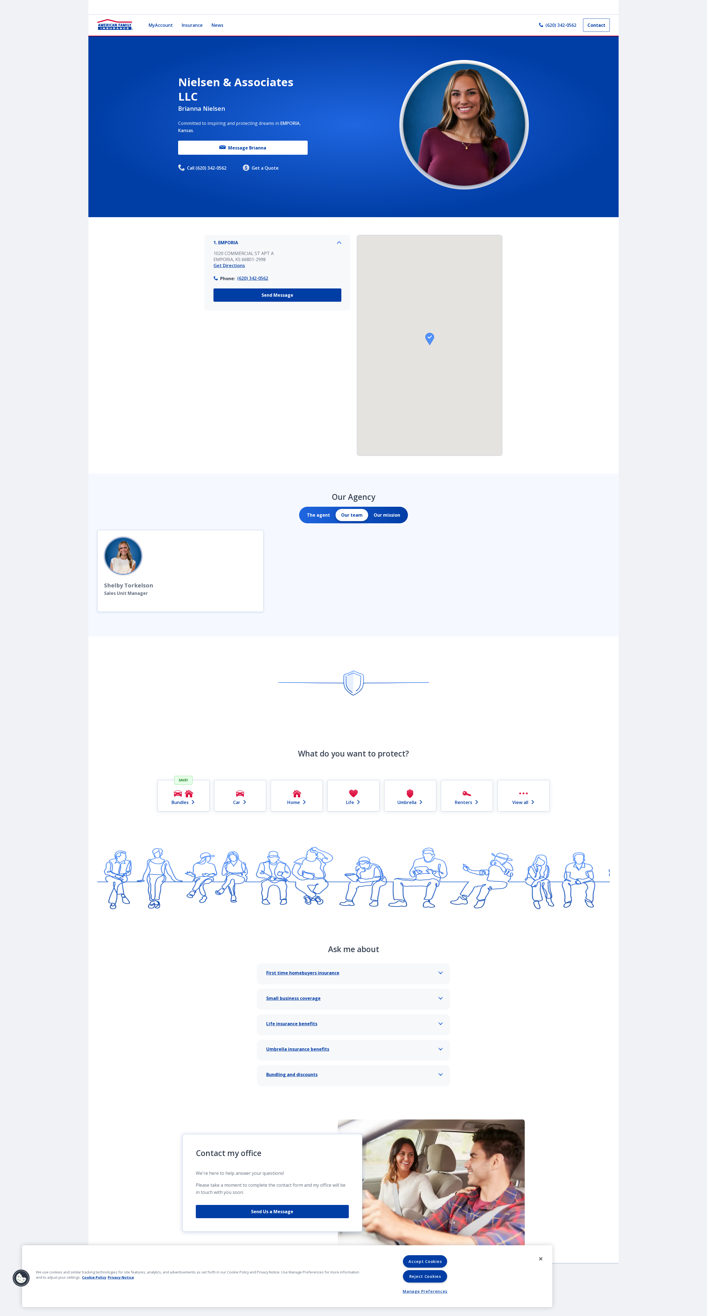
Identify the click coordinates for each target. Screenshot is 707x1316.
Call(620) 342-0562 (206, 168)
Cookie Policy (94, 1277)
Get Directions (229, 265)
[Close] (541, 1259)
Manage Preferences (425, 1291)
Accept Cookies (425, 1261)
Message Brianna (247, 148)
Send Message (277, 295)
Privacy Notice (121, 1277)
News (217, 25)
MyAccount (161, 25)
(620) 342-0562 (560, 25)
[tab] (318, 515)
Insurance (192, 25)
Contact (596, 25)
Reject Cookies (425, 1276)
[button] (429, 339)
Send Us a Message (272, 1212)
